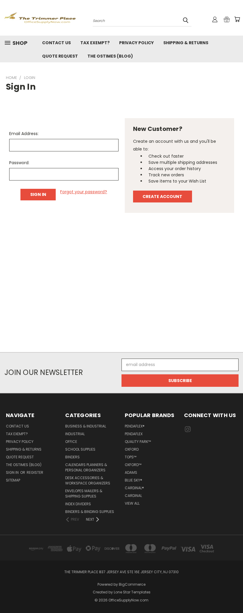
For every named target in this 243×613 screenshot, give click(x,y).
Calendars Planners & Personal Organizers (86, 467)
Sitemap (13, 480)
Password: (19, 163)
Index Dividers (78, 503)
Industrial (75, 433)
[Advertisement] (121, 285)
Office (71, 441)
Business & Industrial (85, 426)
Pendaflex (134, 433)
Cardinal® (134, 487)
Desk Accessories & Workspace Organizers (87, 480)
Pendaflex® (135, 426)
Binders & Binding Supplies (89, 511)
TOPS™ (130, 457)
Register (35, 472)
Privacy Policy (136, 43)
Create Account (162, 196)
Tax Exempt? (95, 43)
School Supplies (80, 449)
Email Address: (24, 134)
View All (132, 503)
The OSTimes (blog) (110, 56)
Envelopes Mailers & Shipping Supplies (83, 493)
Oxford (132, 449)
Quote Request (60, 56)
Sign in (13, 472)
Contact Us (56, 43)
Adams (131, 472)
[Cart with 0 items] (237, 19)
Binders (72, 457)
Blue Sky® (133, 480)
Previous (234, 594)
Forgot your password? (83, 192)
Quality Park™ (138, 441)
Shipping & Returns (185, 43)
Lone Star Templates (132, 592)
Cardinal (133, 495)
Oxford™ (133, 464)
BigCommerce (132, 584)
